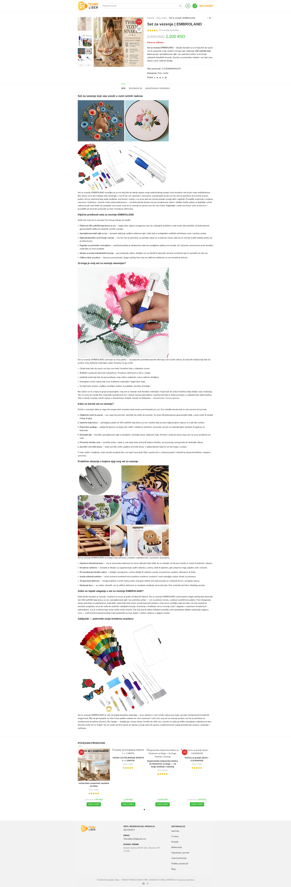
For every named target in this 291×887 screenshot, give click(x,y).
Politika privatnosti (179, 864)
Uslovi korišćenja (178, 858)
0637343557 (206, 5)
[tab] (123, 87)
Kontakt (174, 842)
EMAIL (126, 835)
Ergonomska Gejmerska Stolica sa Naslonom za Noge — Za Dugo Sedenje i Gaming (162, 764)
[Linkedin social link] (163, 77)
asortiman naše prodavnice (194, 206)
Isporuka (175, 831)
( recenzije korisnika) (169, 30)
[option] (85, 24)
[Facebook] (143, 883)
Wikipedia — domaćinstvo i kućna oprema (160, 398)
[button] (94, 804)
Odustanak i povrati (180, 853)
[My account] (187, 6)
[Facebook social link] (154, 77)
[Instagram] (147, 883)
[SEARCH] (180, 6)
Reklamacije (176, 847)
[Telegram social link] (165, 77)
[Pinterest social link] (160, 77)
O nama (174, 836)
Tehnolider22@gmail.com (134, 839)
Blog (173, 869)
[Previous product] (207, 18)
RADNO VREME (131, 844)
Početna (150, 18)
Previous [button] (81, 65)
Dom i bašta (162, 18)
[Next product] (212, 18)
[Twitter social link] (157, 77)
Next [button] (88, 65)
